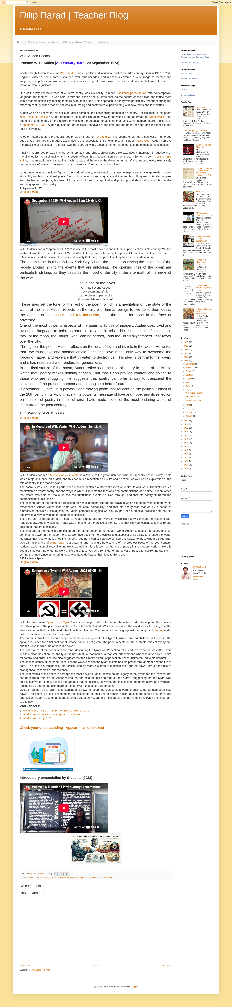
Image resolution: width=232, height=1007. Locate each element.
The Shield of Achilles (34, 116)
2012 (186, 450)
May (188, 390)
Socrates (200, 192)
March (189, 408)
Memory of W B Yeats (51, 877)
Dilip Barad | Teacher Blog (74, 15)
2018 (186, 428)
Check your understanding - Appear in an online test (62, 728)
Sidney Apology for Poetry (196, 130)
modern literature (66, 877)
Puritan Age (201, 107)
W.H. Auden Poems (193, 393)
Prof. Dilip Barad (187, 73)
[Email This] (55, 873)
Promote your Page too (189, 62)
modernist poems (80, 877)
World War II (156, 116)
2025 (186, 346)
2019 (186, 424)
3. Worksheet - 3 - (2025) (35, 718)
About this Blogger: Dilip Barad (43, 42)
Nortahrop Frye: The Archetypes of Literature (203, 287)
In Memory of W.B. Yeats (62, 475)
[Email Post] (50, 874)
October (189, 371)
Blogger (134, 987)
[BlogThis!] (58, 873)
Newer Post (25, 965)
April (188, 405)
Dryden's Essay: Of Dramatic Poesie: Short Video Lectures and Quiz (204, 171)
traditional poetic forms (131, 93)
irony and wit (103, 136)
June (188, 386)
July (188, 382)
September (191, 375)
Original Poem (29, 417)
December (190, 364)
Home (20, 42)
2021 (186, 361)
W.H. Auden (107, 877)
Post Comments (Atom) (41, 970)
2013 (186, 446)
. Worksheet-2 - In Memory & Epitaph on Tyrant (51, 714)
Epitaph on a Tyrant (58, 622)
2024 (186, 349)
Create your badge (188, 95)
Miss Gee (143, 140)
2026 (186, 342)
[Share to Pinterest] (67, 873)
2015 (186, 439)
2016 (186, 435)
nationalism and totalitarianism (73, 315)
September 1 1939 (95, 877)
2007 (186, 469)
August (189, 379)
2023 (186, 353)
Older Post (165, 965)
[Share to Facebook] (64, 873)
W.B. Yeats (57, 542)
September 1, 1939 (33, 124)
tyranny (158, 630)
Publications (102, 42)
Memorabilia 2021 (193, 400)
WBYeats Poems (192, 396)
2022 (186, 357)
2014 (186, 443)
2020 (186, 421)
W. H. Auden (68, 73)
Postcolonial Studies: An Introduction (201, 262)
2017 (186, 432)
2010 (186, 457)
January (189, 416)
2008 (186, 465)
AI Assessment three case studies (204, 214)
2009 (186, 461)
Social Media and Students (203, 146)
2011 (186, 454)
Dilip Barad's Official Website (77, 42)
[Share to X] (61, 873)
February (190, 412)
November (190, 367)
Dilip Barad (185, 90)
